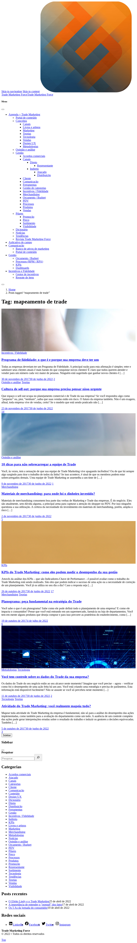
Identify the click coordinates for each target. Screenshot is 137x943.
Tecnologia (29, 136)
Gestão (20, 152)
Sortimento (29, 223)
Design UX (29, 143)
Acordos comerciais (34, 156)
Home (12, 289)
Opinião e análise (25, 149)
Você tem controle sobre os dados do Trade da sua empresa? (45, 677)
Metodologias (30, 146)
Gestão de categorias (34, 187)
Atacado (42, 172)
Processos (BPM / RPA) (29, 261)
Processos (28, 203)
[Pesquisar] (38, 757)
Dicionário (22, 229)
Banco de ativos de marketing (32, 248)
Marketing (28, 130)
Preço (26, 219)
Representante (45, 165)
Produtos (28, 207)
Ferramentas (30, 184)
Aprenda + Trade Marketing (24, 114)
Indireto (34, 168)
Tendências (22, 235)
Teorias (27, 133)
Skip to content (31, 91)
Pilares (19, 213)
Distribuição (44, 175)
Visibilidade (29, 226)
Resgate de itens (25, 277)
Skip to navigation (11, 91)
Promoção (28, 216)
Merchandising (31, 194)
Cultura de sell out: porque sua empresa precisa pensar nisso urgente (51, 389)
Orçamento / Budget (34, 197)
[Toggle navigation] (2, 284)
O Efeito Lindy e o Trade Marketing (29, 901)
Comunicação (30, 181)
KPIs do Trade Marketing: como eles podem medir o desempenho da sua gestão (59, 572)
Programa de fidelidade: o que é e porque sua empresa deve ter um (50, 360)
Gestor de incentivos (27, 274)
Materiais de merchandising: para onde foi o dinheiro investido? (48, 493)
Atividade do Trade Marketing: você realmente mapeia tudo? (46, 706)
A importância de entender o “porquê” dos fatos (35, 904)
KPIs (18, 264)
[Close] (2, 109)
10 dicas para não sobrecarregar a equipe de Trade (38, 464)
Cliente (27, 178)
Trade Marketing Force (40, 94)
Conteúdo (14, 793)
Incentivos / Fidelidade (35, 191)
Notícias (20, 232)
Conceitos (21, 120)
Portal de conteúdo (26, 117)
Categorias (15, 783)
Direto (33, 162)
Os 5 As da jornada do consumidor (28, 907)
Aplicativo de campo (20, 242)
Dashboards (22, 267)
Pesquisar (7, 752)
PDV (26, 200)
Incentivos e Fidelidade (22, 271)
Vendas (27, 140)
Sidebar (7, 735)
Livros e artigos (31, 127)
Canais (27, 124)
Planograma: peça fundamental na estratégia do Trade (41, 601)
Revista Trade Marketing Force (33, 239)
